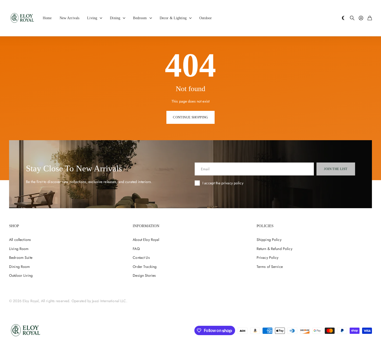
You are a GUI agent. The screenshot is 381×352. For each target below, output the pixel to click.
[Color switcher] (343, 18)
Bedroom (140, 18)
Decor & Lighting (173, 18)
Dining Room (19, 266)
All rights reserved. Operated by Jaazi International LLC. (84, 300)
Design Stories (144, 275)
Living (92, 18)
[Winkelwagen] (370, 18)
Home (47, 18)
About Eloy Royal (146, 239)
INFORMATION (146, 226)
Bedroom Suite (20, 257)
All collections (20, 239)
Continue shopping (190, 117)
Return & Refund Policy (274, 248)
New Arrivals (70, 18)
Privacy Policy (268, 257)
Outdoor (205, 18)
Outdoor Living (21, 275)
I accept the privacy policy (222, 183)
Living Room (19, 248)
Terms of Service (270, 266)
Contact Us (141, 257)
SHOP (14, 226)
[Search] (352, 18)
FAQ (136, 248)
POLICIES (265, 226)
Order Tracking (145, 266)
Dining (115, 18)
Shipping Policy (269, 239)
